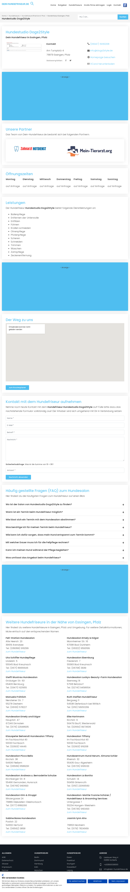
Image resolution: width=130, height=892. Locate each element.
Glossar (5, 864)
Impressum (7, 867)
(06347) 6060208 (99, 44)
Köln (36, 867)
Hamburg (38, 864)
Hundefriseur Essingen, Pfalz (58, 16)
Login (109, 5)
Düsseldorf (71, 867)
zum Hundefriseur (16, 651)
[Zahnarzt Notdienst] (30, 148)
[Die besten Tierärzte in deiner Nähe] (90, 151)
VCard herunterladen (102, 63)
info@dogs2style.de (101, 50)
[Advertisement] (65, 99)
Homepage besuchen (102, 57)
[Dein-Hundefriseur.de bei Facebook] (125, 5)
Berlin (36, 857)
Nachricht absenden (18, 477)
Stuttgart (71, 864)
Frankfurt (71, 860)
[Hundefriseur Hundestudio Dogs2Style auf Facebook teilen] (66, 60)
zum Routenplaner (17, 387)
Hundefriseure (75, 5)
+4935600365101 (111, 864)
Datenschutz (7, 860)
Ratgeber (62, 5)
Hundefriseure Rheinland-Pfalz (33, 16)
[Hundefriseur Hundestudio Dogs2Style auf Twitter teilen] (71, 60)
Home (53, 5)
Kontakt (117, 5)
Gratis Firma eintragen (94, 5)
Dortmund (39, 860)
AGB (3, 857)
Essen (69, 857)
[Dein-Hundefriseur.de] (18, 5)
